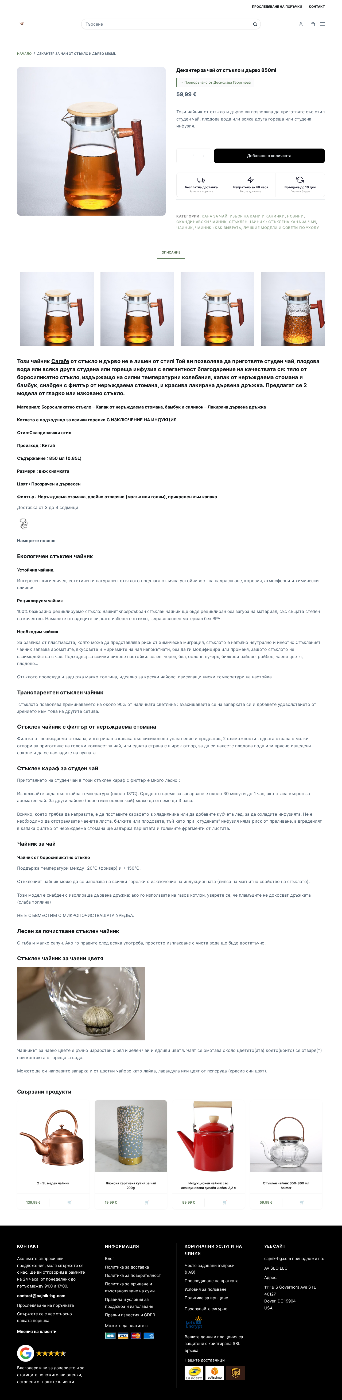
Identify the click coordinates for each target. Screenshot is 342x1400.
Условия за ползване (206, 1289)
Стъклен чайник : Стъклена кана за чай (272, 222)
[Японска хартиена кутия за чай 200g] (131, 1136)
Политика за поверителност (133, 1275)
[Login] (301, 24)
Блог (109, 1258)
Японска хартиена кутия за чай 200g (131, 1185)
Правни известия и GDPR (130, 1314)
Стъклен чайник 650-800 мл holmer (286, 1185)
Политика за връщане (206, 1297)
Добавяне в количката (269, 155)
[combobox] (167, 24)
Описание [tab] (171, 252)
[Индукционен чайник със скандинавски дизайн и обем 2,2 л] (208, 1136)
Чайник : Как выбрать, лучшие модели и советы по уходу (257, 227)
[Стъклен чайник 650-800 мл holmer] (286, 1136)
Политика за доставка (127, 1267)
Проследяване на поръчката (45, 1305)
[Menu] (322, 24)
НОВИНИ (295, 216)
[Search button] (255, 24)
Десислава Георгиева (232, 82)
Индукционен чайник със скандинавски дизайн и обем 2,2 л (208, 1185)
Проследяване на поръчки (277, 7)
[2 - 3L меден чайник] (53, 1136)
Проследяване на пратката (212, 1280)
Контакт (317, 7)
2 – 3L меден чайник (53, 1183)
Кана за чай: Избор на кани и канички (243, 216)
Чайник (184, 227)
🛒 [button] (69, 1202)
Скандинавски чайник (201, 222)
